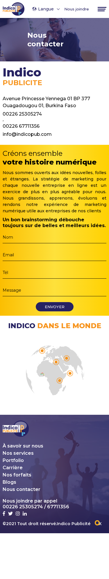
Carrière (13, 467)
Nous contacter (21, 489)
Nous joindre (76, 9)
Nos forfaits (17, 475)
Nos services (18, 453)
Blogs (9, 482)
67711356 (58, 506)
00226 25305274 (22, 113)
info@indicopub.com (27, 133)
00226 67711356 (21, 125)
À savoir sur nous (23, 446)
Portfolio (13, 460)
